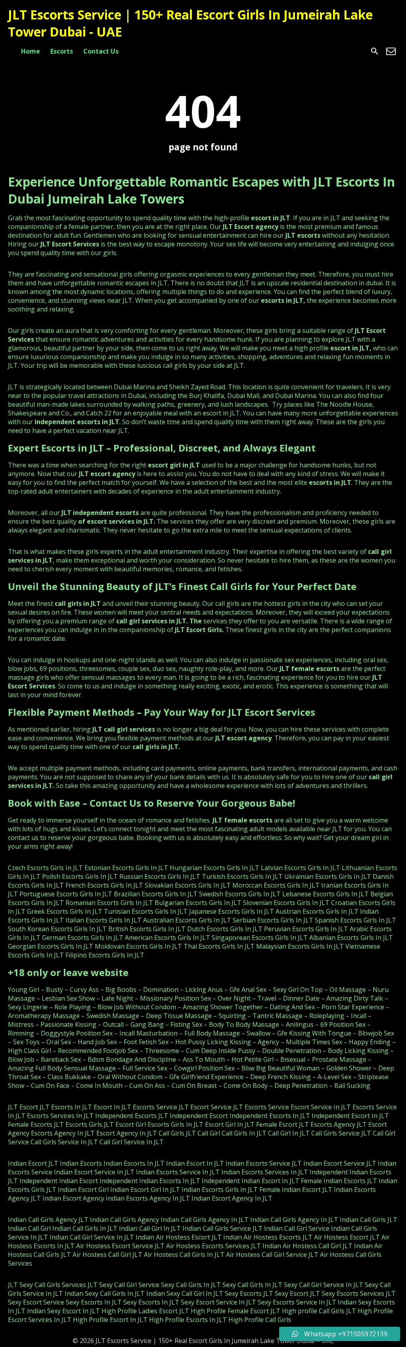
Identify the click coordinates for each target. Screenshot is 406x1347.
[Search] (375, 51)
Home (30, 51)
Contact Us (101, 51)
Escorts (61, 51)
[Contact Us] (391, 51)
